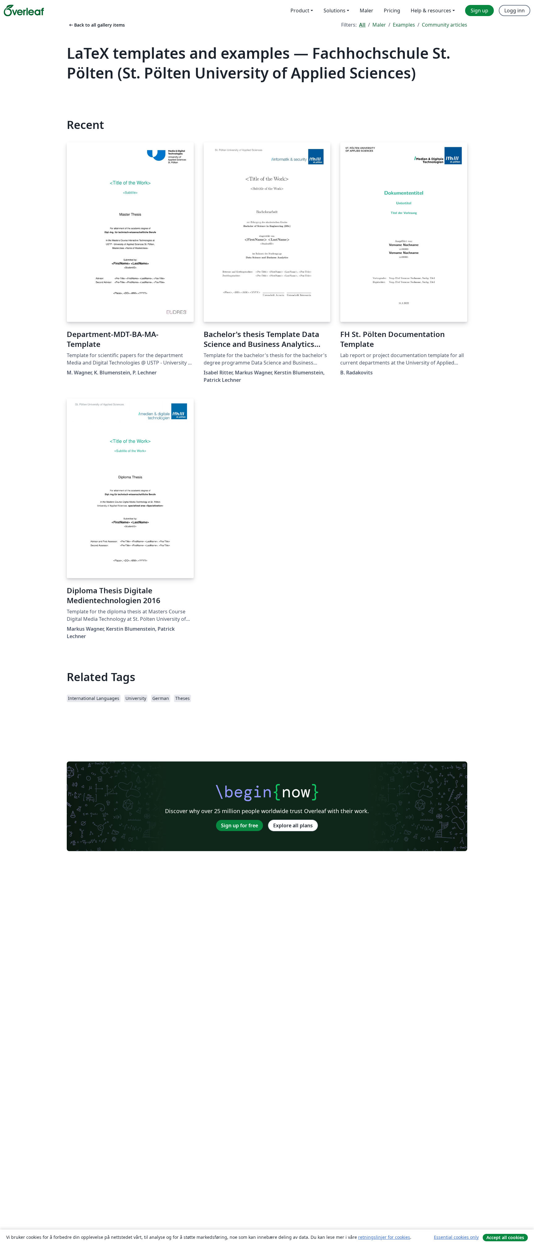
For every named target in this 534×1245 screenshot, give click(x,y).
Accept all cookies (505, 1237)
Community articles (444, 24)
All (362, 24)
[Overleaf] (24, 10)
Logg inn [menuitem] (514, 10)
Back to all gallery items (96, 25)
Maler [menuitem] (366, 10)
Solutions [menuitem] (334, 10)
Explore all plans (293, 825)
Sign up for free (239, 825)
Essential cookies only (456, 1237)
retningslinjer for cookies (384, 1237)
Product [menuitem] (299, 10)
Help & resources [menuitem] (431, 10)
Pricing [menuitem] (392, 10)
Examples (404, 24)
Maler (379, 24)
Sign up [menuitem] (479, 10)
